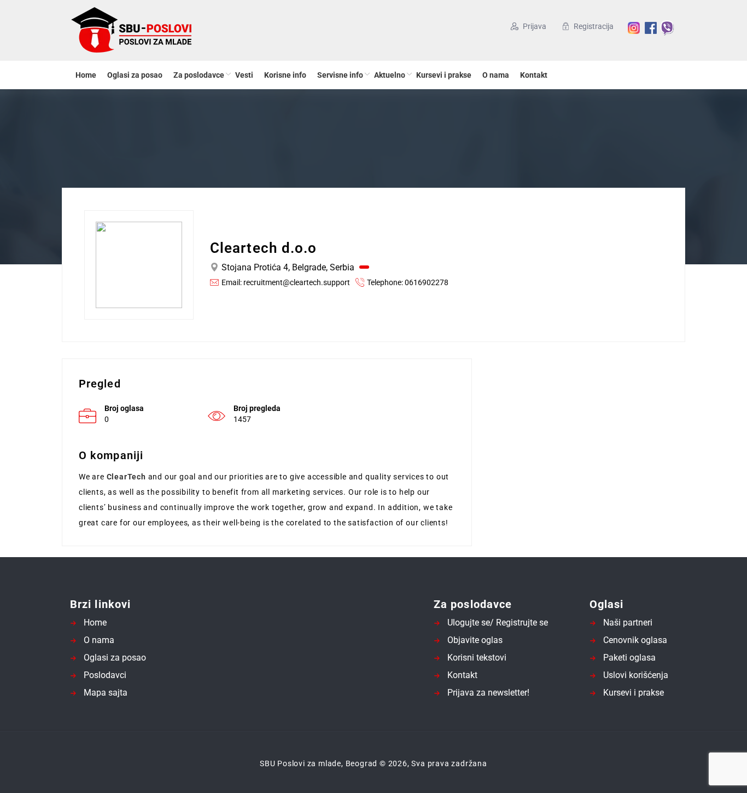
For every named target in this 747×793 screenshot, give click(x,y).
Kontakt (533, 75)
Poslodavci (105, 675)
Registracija (594, 26)
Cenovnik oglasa (635, 640)
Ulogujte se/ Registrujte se (497, 622)
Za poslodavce (198, 75)
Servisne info (340, 75)
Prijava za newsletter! (488, 692)
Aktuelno (389, 75)
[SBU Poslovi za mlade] (176, 30)
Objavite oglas (475, 640)
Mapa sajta (105, 692)
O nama (495, 75)
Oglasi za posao (134, 75)
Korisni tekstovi (476, 657)
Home (85, 75)
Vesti (244, 75)
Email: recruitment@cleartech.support (285, 282)
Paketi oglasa (629, 657)
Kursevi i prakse (443, 75)
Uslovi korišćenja (635, 675)
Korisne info (285, 75)
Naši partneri (627, 622)
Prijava (534, 26)
